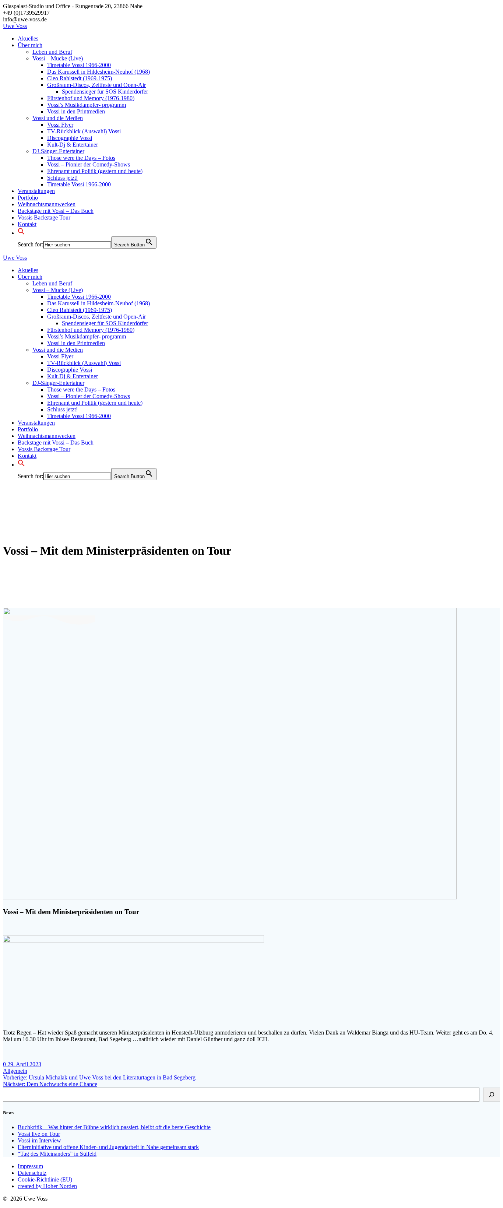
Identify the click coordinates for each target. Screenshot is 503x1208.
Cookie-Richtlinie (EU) (45, 1179)
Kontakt (27, 224)
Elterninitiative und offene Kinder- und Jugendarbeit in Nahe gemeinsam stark (108, 1147)
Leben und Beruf (52, 52)
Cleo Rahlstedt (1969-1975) (79, 78)
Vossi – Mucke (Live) (57, 58)
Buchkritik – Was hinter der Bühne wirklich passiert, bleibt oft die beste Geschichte (114, 1127)
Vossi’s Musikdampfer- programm (86, 105)
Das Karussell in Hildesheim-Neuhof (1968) (98, 72)
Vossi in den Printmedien (76, 111)
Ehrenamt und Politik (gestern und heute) (95, 171)
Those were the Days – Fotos (81, 158)
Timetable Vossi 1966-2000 (79, 65)
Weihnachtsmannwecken (46, 204)
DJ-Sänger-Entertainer (58, 151)
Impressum (30, 1166)
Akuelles (28, 38)
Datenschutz (32, 1173)
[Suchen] (491, 1095)
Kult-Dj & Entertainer (72, 144)
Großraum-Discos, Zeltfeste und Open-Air (96, 85)
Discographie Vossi (69, 138)
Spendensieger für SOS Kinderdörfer (105, 91)
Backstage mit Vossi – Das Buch (56, 211)
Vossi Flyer (60, 125)
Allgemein (15, 1071)
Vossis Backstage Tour (44, 217)
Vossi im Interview (39, 1140)
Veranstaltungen (36, 191)
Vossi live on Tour (39, 1134)
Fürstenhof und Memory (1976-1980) (90, 98)
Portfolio (28, 197)
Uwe (15, 26)
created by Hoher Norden (47, 1186)
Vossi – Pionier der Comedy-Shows (88, 164)
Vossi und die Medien (57, 118)
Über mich (30, 45)
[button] (21, 233)
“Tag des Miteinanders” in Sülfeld (57, 1154)
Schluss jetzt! (62, 178)
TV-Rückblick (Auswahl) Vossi (84, 131)
